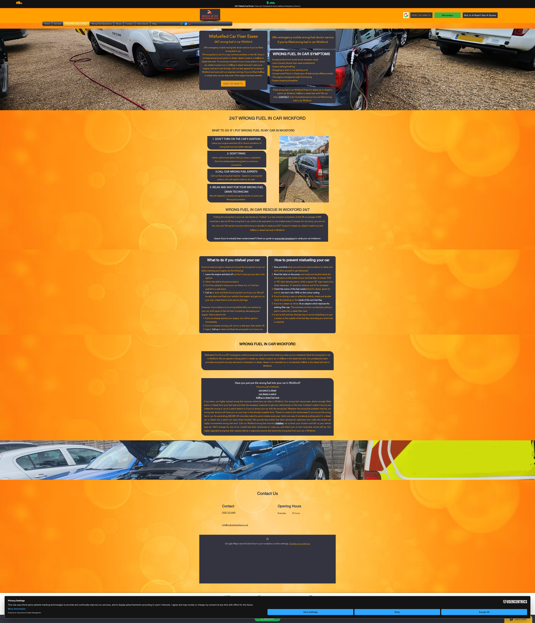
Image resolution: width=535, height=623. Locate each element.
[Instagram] (190, 23)
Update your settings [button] (299, 543)
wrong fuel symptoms (285, 238)
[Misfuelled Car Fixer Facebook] (185, 23)
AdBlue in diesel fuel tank (267, 397)
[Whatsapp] (181, 23)
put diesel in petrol (267, 394)
